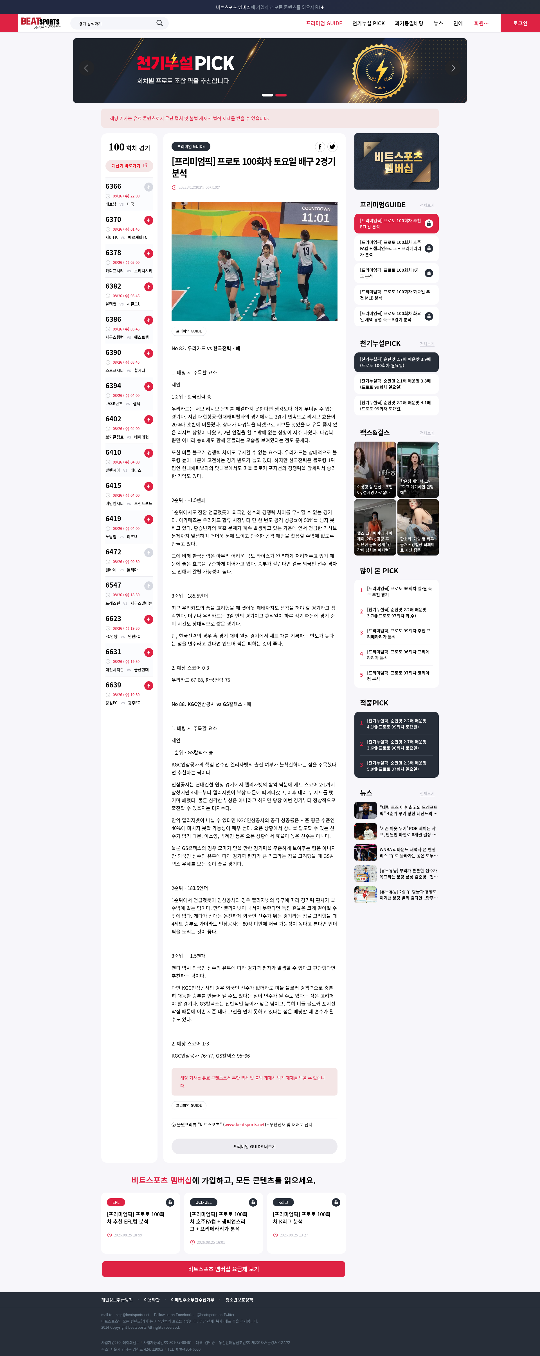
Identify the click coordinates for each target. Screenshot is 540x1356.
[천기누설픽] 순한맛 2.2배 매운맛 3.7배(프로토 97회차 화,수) (397, 612)
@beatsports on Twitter (215, 1315)
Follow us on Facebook (173, 1315)
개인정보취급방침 (117, 1300)
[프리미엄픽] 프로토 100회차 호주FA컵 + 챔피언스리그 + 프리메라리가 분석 (219, 1221)
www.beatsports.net (244, 1124)
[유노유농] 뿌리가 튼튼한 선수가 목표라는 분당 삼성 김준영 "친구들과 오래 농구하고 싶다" (409, 876)
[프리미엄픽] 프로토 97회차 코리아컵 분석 (398, 676)
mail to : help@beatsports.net (125, 1315)
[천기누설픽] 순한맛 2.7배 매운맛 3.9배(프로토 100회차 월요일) (395, 362)
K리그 (283, 1202)
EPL (116, 1202)
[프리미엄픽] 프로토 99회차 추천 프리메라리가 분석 (399, 634)
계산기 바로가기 (126, 166)
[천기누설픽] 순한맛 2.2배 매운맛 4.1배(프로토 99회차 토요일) (395, 405)
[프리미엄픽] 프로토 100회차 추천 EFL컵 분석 (136, 1217)
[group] (270, 70)
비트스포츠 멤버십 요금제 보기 (223, 1269)
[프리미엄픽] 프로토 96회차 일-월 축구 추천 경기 (399, 591)
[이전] (87, 68)
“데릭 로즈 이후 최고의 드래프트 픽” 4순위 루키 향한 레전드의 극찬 (409, 813)
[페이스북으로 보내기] (320, 147)
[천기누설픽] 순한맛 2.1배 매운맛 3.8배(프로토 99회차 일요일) (395, 384)
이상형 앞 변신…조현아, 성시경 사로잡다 (375, 489)
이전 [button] (87, 67)
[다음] (453, 68)
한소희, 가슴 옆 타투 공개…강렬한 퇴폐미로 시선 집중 (417, 544)
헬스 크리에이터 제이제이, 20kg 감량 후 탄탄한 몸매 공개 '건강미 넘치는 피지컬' (374, 541)
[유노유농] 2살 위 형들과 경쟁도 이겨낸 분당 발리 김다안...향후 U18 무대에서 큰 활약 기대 (408, 898)
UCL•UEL (203, 1202)
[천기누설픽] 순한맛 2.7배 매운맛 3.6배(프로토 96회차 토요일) (397, 745)
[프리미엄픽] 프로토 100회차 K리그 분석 (301, 1217)
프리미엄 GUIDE (191, 146)
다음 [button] (452, 67)
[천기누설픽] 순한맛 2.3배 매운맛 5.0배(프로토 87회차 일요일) (397, 766)
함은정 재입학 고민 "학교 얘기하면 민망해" (417, 486)
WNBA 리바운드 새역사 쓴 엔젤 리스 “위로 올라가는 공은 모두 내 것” (409, 855)
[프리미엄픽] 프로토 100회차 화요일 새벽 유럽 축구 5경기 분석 (390, 316)
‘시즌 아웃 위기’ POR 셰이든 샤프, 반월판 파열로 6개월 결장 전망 (408, 834)
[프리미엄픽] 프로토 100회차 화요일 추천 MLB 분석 (395, 295)
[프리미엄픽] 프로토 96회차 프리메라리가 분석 (398, 655)
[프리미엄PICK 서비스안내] (396, 187)
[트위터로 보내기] (332, 147)
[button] (267, 95)
